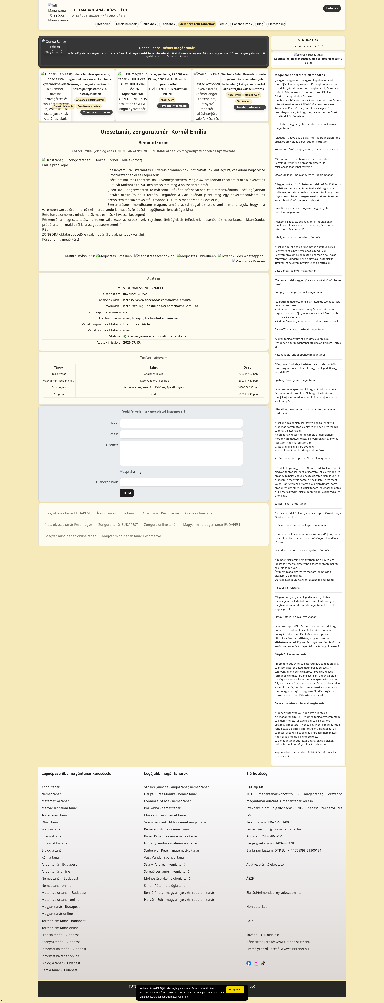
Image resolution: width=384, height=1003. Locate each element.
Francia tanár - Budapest (60, 935)
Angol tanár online (56, 871)
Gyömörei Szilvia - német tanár (167, 801)
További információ (96, 112)
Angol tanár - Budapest (59, 864)
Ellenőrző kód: (107, 482)
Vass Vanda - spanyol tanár (164, 857)
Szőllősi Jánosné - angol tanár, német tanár (176, 787)
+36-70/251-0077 (280, 822)
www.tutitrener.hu (295, 949)
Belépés (332, 8)
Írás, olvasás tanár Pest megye (68, 524)
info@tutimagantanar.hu (282, 829)
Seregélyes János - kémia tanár (167, 871)
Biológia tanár (52, 850)
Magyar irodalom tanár (59, 808)
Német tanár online (56, 885)
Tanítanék (168, 24)
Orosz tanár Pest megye (160, 513)
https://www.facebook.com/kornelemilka (157, 300)
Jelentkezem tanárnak (197, 24)
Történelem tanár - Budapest (64, 921)
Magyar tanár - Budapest (61, 906)
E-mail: (113, 434)
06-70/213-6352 (135, 294)
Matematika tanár (55, 801)
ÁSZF (250, 878)
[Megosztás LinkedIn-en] (196, 256)
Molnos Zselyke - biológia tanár (168, 878)
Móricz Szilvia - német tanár (165, 815)
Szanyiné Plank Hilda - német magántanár (176, 822)
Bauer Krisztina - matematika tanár (170, 836)
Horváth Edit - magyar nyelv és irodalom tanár (179, 899)
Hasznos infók (242, 24)
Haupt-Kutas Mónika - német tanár (170, 794)
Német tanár (51, 794)
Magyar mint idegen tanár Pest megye (131, 536)
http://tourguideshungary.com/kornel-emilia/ (160, 306)
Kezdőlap (104, 24)
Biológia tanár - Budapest (61, 963)
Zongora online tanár (160, 524)
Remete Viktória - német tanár (167, 829)
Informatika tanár (55, 843)
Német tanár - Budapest (60, 878)
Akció (223, 24)
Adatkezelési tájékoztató (265, 864)
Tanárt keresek (126, 24)
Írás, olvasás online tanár (116, 513)
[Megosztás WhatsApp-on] (240, 256)
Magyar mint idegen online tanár (70, 536)
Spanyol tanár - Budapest (61, 942)
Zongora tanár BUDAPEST (118, 524)
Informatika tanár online (60, 956)
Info (187, 996)
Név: (114, 423)
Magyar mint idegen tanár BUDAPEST (211, 524)
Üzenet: (112, 445)
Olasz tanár (50, 822)
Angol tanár (51, 787)
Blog (260, 24)
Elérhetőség (277, 24)
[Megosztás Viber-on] (248, 261)
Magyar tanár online (57, 913)
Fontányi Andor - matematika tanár (171, 843)
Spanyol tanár (52, 836)
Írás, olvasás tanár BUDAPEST (68, 513)
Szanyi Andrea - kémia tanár (165, 864)
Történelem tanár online (60, 928)
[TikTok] (263, 963)
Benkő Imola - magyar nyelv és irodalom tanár (179, 892)
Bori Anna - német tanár (162, 808)
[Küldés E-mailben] (114, 256)
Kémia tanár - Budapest (59, 970)
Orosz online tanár (199, 513)
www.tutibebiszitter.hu (293, 942)
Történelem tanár (55, 815)
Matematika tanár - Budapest (64, 892)
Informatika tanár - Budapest (64, 949)
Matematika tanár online (60, 899)
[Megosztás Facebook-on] (154, 256)
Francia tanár (52, 829)
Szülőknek (149, 24)
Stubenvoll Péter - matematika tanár (172, 850)
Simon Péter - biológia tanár (165, 885)
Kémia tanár (51, 857)
